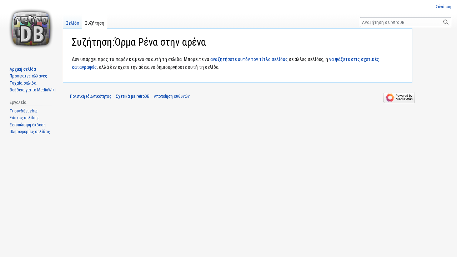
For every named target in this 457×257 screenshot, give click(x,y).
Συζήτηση (94, 23)
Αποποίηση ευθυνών (172, 96)
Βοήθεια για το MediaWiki (33, 89)
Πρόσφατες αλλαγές (28, 76)
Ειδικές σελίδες (24, 117)
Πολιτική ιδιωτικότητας (90, 96)
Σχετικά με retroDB (133, 96)
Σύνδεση (443, 6)
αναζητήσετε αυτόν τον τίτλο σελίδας (249, 59)
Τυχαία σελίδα (23, 83)
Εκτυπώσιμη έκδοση (28, 124)
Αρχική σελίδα (23, 69)
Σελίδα (72, 23)
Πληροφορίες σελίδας (30, 131)
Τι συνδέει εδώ (23, 111)
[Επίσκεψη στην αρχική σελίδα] (31, 28)
